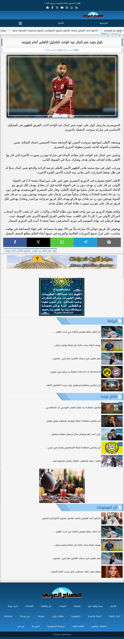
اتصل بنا (35, 626)
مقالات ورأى (58, 616)
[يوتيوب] (62, 7)
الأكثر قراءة (109, 397)
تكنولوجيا (75, 616)
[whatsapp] (62, 242)
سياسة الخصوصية (56, 626)
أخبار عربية (13, 606)
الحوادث (62, 606)
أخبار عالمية (114, 616)
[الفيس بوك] (52, 7)
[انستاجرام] (66, 7)
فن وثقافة (46, 606)
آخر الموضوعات (107, 507)
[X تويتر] (57, 7)
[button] (4, 297)
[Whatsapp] (71, 7)
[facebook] (15, 242)
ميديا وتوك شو (95, 606)
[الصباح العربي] (93, 15)
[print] (109, 242)
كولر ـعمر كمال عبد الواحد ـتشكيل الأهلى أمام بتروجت (31, 251)
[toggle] (20, 22)
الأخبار (61, 23)
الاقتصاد (29, 606)
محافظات (8, 616)
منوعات (41, 616)
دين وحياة (25, 616)
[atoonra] (62, 262)
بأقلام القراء (78, 626)
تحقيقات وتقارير (99, 626)
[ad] (61, 315)
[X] (38, 242)
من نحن (20, 626)
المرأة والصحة (94, 616)
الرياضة (104, 33)
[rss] (76, 7)
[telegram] (85, 242)
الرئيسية (104, 23)
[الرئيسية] (47, 7)
